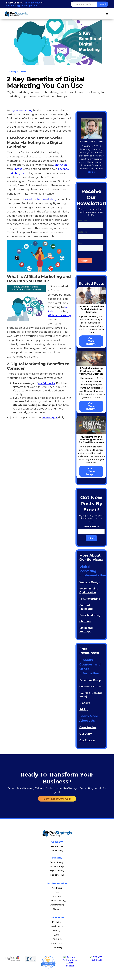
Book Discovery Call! (57, 798)
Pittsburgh (57, 939)
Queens (57, 934)
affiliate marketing (59, 315)
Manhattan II (57, 926)
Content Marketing (57, 900)
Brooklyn (57, 930)
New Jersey (57, 947)
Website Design (89, 582)
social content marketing (40, 199)
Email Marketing (90, 615)
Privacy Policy (57, 850)
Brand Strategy (57, 866)
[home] (16, 12)
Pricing (83, 709)
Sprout (18, 169)
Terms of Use (57, 846)
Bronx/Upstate (57, 943)
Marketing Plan (57, 875)
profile (91, 172)
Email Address (91, 526)
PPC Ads (57, 896)
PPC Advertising (89, 598)
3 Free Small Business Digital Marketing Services (91, 309)
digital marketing (22, 110)
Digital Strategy (57, 870)
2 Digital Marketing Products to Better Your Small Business (91, 371)
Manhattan (57, 922)
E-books (84, 703)
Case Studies (87, 727)
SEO (57, 892)
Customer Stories (90, 686)
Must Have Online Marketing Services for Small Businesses (91, 440)
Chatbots (85, 621)
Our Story (85, 733)
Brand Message (57, 862)
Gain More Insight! (91, 341)
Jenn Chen (60, 164)
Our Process (87, 740)
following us (50, 417)
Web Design (57, 888)
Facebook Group (90, 680)
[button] (107, 13)
